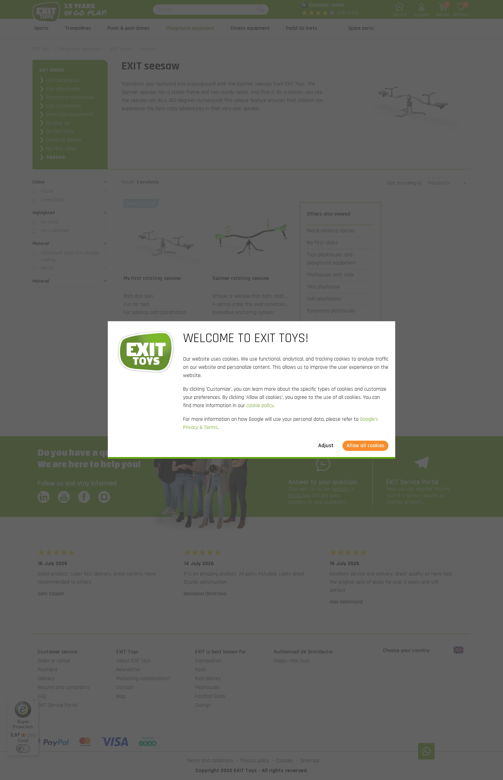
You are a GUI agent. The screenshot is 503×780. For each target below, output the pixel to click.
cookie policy (259, 405)
